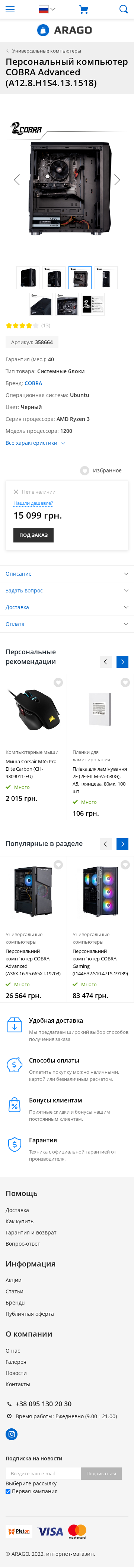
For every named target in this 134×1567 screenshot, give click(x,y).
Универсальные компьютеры (46, 50)
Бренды (16, 1302)
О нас (13, 1350)
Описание (19, 573)
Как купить (20, 1221)
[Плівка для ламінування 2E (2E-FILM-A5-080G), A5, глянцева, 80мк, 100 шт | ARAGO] (100, 709)
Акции (14, 1280)
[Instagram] (11, 1434)
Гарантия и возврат (31, 1232)
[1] (9, 325)
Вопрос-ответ (23, 1243)
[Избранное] (58, 864)
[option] (33, 747)
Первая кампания (34, 1491)
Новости (16, 1372)
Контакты (18, 1384)
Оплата (15, 623)
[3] (22, 325)
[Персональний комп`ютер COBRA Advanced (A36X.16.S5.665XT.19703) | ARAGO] (33, 891)
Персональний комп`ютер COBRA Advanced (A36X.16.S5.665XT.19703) (33, 962)
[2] (15, 325)
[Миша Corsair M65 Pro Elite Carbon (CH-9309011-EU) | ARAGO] (33, 709)
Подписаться (101, 1473)
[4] (29, 325)
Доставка (17, 607)
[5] (35, 325)
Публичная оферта (30, 1313)
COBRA (33, 383)
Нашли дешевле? (33, 503)
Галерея (16, 1361)
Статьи (14, 1291)
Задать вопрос (24, 590)
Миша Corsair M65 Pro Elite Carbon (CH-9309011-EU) (31, 769)
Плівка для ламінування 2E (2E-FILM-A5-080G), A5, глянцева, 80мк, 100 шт (100, 779)
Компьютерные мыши (32, 752)
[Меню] (17, 9)
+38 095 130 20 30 (43, 1403)
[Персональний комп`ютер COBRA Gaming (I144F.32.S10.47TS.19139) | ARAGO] (100, 891)
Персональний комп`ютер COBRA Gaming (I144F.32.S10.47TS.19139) (100, 962)
